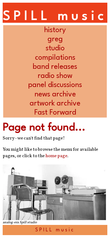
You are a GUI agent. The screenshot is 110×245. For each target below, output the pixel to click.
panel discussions (55, 85)
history (55, 30)
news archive (55, 94)
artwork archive (55, 103)
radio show (55, 76)
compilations (55, 57)
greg (55, 39)
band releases (55, 66)
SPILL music (55, 16)
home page (56, 156)
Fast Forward (55, 112)
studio (55, 48)
